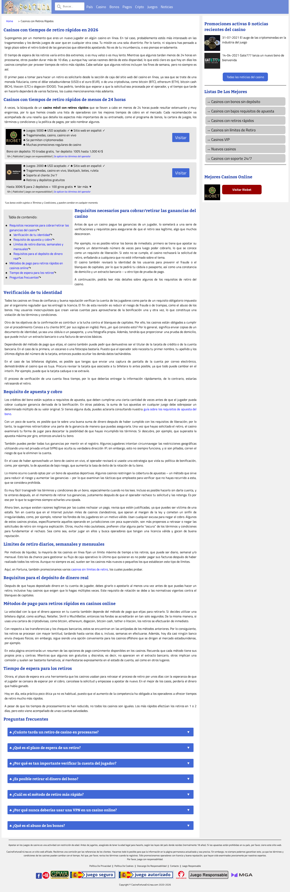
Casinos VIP (220, 139)
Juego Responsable (191, 866)
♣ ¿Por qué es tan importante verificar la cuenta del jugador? (62, 763)
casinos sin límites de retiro (89, 569)
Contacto (174, 866)
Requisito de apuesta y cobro (32, 239)
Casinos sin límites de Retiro (233, 130)
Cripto (139, 6)
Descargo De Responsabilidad (152, 866)
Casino (101, 6)
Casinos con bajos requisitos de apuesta (242, 111)
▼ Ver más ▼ (82, 186)
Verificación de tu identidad (31, 234)
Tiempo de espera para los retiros (31, 272)
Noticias (167, 6)
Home (9, 21)
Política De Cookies (124, 866)
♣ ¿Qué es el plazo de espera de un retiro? (45, 747)
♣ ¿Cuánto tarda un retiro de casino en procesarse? (54, 732)
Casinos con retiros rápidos (232, 120)
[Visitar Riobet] (13, 143)
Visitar (180, 137)
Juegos (152, 6)
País (89, 6)
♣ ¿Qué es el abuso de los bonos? (37, 825)
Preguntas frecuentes (23, 277)
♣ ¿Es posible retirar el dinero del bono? (43, 778)
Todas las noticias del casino (245, 77)
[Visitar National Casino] (13, 179)
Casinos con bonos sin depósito (235, 101)
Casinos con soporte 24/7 (231, 158)
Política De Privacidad (100, 866)
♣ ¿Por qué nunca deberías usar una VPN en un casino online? (63, 810)
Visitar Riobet (241, 189)
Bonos (114, 6)
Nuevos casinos (223, 149)
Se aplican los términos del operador (72, 156)
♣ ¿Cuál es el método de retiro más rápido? (46, 794)
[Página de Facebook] (39, 878)
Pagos (127, 6)
